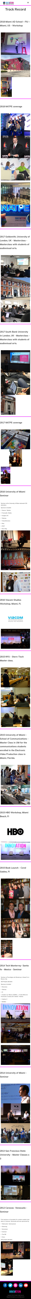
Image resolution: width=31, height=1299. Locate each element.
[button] (28, 2)
